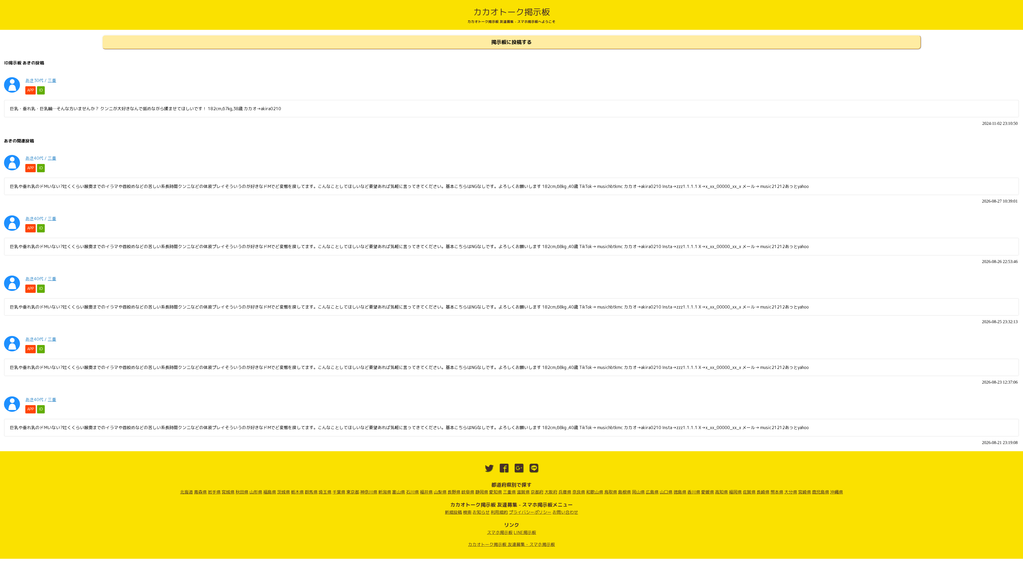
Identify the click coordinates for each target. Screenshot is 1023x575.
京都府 (537, 492)
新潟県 (384, 492)
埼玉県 (325, 492)
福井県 (426, 492)
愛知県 (495, 492)
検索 (467, 512)
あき (29, 80)
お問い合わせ (565, 512)
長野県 (454, 492)
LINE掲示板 (525, 532)
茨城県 (283, 492)
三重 (52, 80)
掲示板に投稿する (511, 42)
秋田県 (242, 492)
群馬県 (311, 492)
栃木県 (297, 492)
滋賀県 (523, 492)
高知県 (721, 492)
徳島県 (679, 492)
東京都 (352, 492)
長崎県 (763, 492)
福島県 (269, 492)
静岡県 (481, 492)
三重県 (509, 492)
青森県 (200, 492)
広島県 (652, 492)
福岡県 (735, 492)
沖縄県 (836, 492)
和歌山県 (594, 492)
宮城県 (228, 492)
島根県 (624, 492)
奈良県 (578, 492)
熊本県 (776, 492)
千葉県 (338, 492)
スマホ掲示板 (500, 532)
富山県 (398, 492)
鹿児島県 (820, 492)
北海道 (186, 492)
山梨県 (440, 492)
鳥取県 (610, 492)
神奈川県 (368, 492)
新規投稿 (453, 512)
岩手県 (214, 492)
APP (30, 90)
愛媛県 (707, 492)
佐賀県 (749, 492)
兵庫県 (564, 492)
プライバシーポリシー (530, 512)
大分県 (790, 492)
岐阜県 (467, 492)
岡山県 (638, 492)
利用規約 (499, 512)
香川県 (693, 492)
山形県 (255, 492)
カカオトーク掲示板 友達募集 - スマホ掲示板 (511, 544)
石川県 (412, 492)
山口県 (666, 492)
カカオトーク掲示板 (511, 12)
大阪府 (551, 492)
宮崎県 (804, 492)
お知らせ (481, 512)
